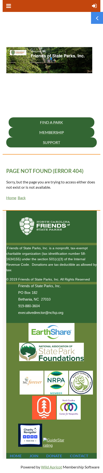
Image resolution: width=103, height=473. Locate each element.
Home (11, 197)
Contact (79, 455)
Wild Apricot (51, 467)
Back (22, 197)
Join (33, 455)
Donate (54, 455)
